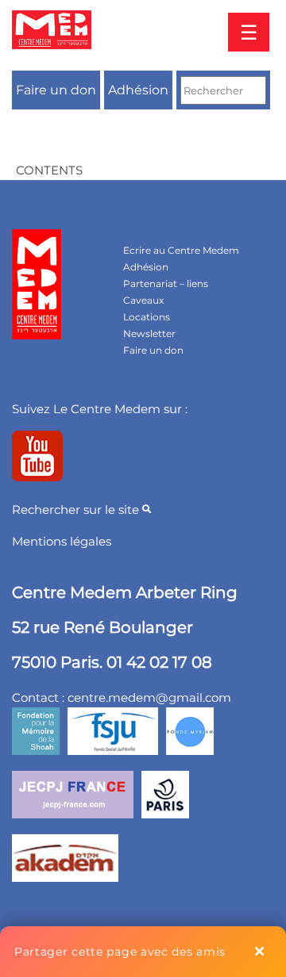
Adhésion (138, 90)
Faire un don (56, 90)
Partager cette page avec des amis (120, 951)
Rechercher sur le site (77, 509)
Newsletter (149, 333)
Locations (146, 317)
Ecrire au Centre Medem (181, 250)
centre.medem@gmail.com (149, 697)
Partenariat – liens (165, 283)
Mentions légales (61, 541)
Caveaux (143, 300)
